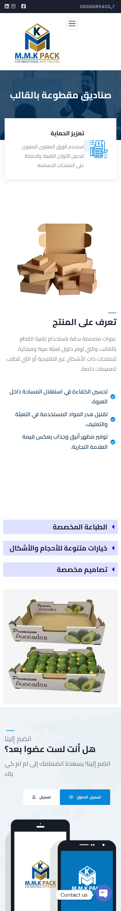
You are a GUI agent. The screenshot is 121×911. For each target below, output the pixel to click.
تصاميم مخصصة (82, 569)
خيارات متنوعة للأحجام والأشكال (58, 548)
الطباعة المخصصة (80, 526)
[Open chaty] (103, 894)
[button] (113, 150)
